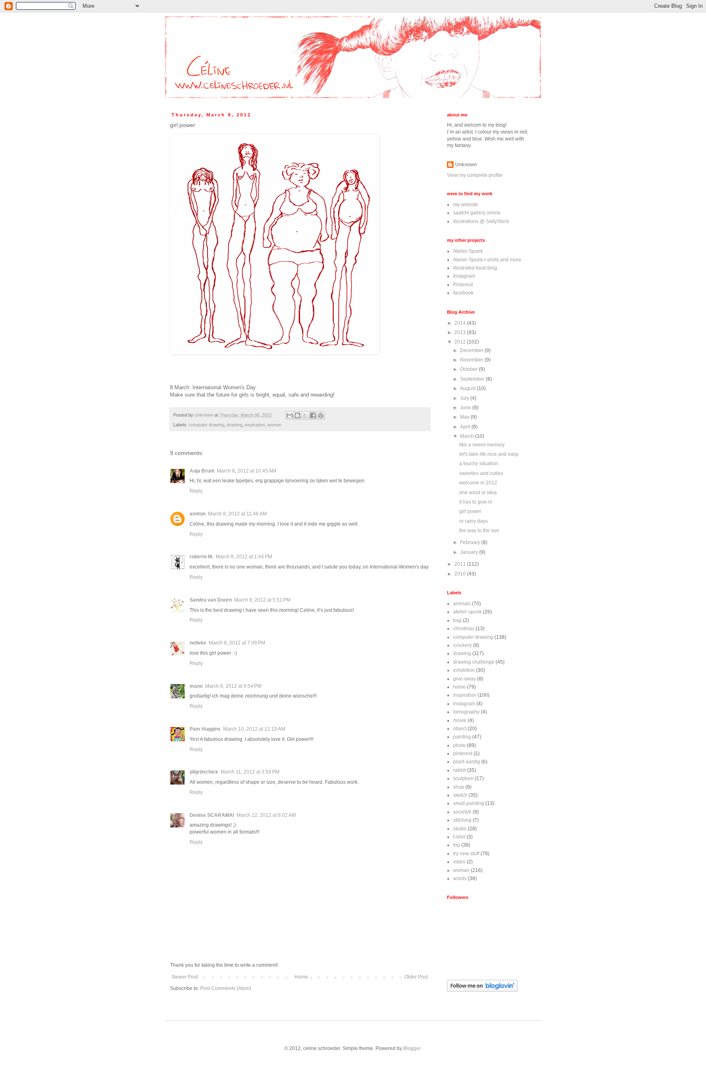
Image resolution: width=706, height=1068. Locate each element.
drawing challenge (473, 662)
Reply (196, 491)
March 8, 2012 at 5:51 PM (262, 600)
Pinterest (463, 285)
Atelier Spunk (468, 251)
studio (460, 829)
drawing (234, 424)
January (469, 552)
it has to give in (475, 502)
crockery (462, 645)
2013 (460, 332)
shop (458, 787)
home (459, 687)
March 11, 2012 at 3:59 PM (250, 772)
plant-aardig (466, 762)
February (470, 542)
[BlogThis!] (297, 415)
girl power (470, 511)
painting (462, 737)
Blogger (411, 1048)
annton (198, 514)
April (465, 427)
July (465, 398)
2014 (460, 323)
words (460, 878)
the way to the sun (479, 530)
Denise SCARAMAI (212, 815)
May (465, 417)
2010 (460, 574)
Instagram (464, 276)
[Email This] (290, 415)
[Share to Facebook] (313, 415)
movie (460, 720)
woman (274, 424)
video (459, 862)
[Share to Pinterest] (321, 415)
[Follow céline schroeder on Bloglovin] (482, 990)
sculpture (463, 778)
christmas (463, 628)
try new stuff (466, 853)
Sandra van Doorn (211, 600)
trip (456, 845)
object (460, 728)
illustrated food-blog (475, 268)
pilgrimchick (204, 772)
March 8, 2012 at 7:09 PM (237, 643)
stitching (462, 820)
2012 (460, 342)
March (467, 436)
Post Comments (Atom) (225, 988)
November (472, 360)
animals (462, 603)
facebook (463, 293)
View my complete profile (475, 175)
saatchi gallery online (476, 213)
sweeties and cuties (481, 473)
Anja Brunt (202, 471)
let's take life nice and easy (488, 454)
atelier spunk (467, 612)
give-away (464, 679)
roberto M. (201, 557)
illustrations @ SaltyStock (481, 221)
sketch (460, 795)
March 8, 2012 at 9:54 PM (233, 686)
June (466, 407)
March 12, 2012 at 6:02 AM (266, 815)
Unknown (466, 164)
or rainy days (473, 521)
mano (196, 686)
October (469, 369)
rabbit (459, 770)
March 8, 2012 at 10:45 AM (246, 471)
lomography (466, 712)
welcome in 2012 (478, 483)
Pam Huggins (205, 729)
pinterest (462, 753)
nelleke (198, 643)
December (472, 350)
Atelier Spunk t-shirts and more (487, 260)
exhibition (464, 670)
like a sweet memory (482, 445)
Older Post (416, 977)
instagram (464, 704)
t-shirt (459, 837)
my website (465, 204)
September (473, 379)
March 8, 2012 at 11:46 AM (237, 514)
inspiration (255, 424)
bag (457, 620)
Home (301, 977)
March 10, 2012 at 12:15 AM (254, 729)
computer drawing (206, 424)
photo (459, 745)
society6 (462, 812)
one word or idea (478, 492)
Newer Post (185, 977)
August (468, 388)
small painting (468, 803)
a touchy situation (478, 463)
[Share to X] (305, 415)
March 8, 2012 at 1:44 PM (244, 557)
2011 (460, 564)
